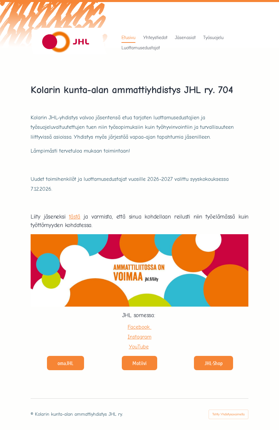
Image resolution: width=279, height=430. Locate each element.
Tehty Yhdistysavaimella (228, 414)
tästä (75, 216)
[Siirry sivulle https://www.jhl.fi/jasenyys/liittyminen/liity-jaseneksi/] (139, 270)
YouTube (139, 346)
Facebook (139, 327)
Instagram (139, 336)
